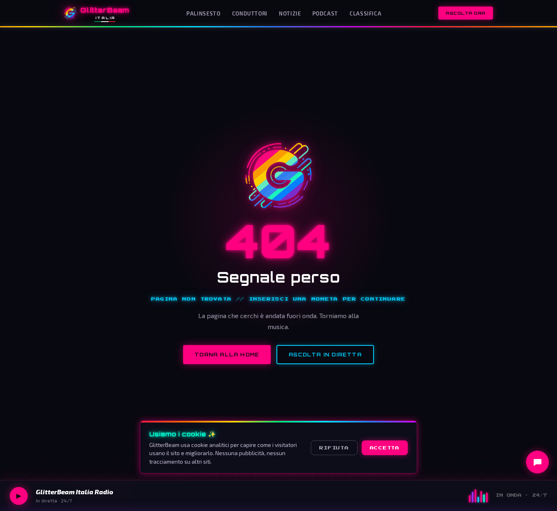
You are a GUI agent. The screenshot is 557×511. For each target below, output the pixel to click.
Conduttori (249, 13)
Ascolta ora (466, 13)
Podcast (325, 13)
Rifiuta (334, 448)
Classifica (365, 13)
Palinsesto (203, 13)
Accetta (385, 448)
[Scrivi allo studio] (537, 462)
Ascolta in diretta (325, 355)
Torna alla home (227, 355)
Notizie (290, 13)
